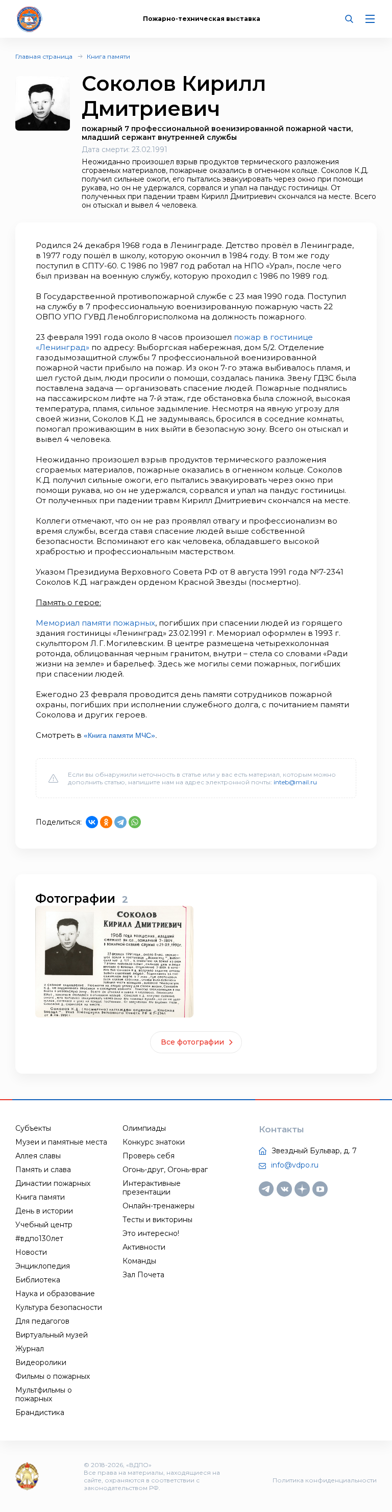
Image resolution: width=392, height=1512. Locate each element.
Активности (143, 1247)
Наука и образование (55, 1293)
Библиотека (37, 1279)
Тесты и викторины (157, 1219)
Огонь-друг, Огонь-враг (165, 1169)
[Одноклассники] (106, 822)
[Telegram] (120, 822)
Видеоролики (40, 1362)
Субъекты (33, 1128)
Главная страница (43, 56)
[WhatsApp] (135, 822)
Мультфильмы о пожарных (43, 1394)
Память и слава (43, 1169)
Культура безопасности (58, 1307)
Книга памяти (108, 56)
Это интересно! (150, 1233)
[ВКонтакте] (92, 822)
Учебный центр (43, 1224)
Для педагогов (42, 1321)
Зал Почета (143, 1274)
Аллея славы (38, 1155)
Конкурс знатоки (153, 1142)
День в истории (44, 1211)
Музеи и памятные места (61, 1142)
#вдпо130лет (39, 1238)
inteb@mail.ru (295, 782)
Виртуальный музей (51, 1335)
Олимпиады (144, 1128)
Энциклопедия (42, 1266)
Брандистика (39, 1412)
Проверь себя (148, 1155)
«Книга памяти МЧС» (119, 735)
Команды (139, 1261)
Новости (31, 1252)
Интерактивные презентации (151, 1188)
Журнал (29, 1348)
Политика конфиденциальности (325, 1480)
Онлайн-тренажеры (158, 1205)
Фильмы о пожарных (52, 1376)
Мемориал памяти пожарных (95, 623)
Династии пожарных (52, 1183)
